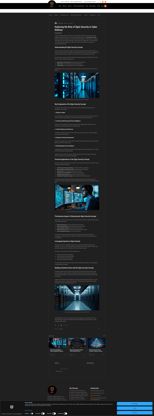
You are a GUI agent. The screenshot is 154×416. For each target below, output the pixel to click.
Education (56, 15)
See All (104, 335)
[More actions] (98, 23)
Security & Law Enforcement (76, 15)
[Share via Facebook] (55, 325)
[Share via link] (64, 325)
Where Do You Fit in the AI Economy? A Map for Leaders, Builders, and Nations (95, 350)
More (99, 15)
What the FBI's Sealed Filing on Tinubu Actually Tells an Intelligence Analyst (76, 350)
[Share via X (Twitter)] (58, 325)
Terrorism (85, 15)
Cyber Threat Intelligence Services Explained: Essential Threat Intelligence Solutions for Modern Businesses (57, 350)
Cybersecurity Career (64, 15)
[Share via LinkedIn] (61, 325)
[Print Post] (67, 325)
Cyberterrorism (92, 15)
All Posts (50, 15)
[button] (105, 1)
